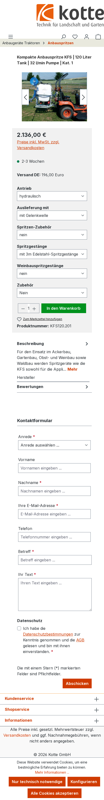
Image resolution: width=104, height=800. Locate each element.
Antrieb (24, 188)
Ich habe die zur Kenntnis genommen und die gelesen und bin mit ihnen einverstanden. (53, 640)
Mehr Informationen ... (52, 772)
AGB (80, 640)
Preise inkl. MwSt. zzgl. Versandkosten (38, 144)
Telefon (25, 528)
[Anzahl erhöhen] (34, 308)
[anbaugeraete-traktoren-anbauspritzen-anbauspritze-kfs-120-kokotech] (54, 96)
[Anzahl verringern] (23, 308)
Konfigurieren (84, 781)
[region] (52, 97)
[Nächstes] (83, 97)
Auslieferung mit (33, 207)
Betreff (26, 551)
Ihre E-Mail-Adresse (38, 505)
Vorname (26, 459)
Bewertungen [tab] (30, 386)
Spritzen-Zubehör (34, 226)
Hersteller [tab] (26, 377)
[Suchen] (63, 36)
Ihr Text (27, 574)
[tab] (53, 356)
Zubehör (25, 284)
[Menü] (10, 36)
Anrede (26, 436)
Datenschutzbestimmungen (48, 634)
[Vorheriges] (25, 97)
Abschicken (77, 683)
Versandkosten (17, 735)
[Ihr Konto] (86, 36)
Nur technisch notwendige (37, 781)
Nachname (30, 482)
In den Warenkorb (64, 308)
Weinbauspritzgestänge (40, 265)
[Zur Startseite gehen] (70, 16)
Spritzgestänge (32, 246)
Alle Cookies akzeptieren (54, 793)
